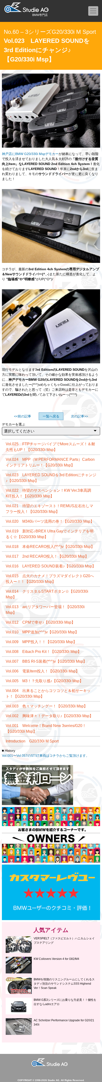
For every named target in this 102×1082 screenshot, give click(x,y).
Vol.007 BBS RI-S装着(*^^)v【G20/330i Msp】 (46, 661)
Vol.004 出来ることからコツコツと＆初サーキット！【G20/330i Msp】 (48, 693)
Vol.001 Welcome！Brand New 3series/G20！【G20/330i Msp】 (46, 728)
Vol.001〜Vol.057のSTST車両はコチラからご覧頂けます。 (45, 755)
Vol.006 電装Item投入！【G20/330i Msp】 (42, 671)
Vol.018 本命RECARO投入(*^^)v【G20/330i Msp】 (50, 547)
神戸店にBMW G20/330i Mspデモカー (30, 154)
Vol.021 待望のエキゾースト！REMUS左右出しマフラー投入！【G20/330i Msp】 (49, 509)
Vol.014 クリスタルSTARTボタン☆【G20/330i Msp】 (47, 594)
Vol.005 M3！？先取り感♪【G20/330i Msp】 (44, 681)
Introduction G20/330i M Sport (32, 741)
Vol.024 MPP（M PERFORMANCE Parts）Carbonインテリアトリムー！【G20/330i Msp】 (50, 462)
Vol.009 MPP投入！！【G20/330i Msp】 (41, 642)
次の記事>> (79, 416)
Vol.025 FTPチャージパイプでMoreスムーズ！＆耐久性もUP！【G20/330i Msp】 (50, 447)
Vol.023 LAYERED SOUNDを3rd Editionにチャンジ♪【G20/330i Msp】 (51, 478)
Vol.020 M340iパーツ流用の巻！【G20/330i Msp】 (50, 521)
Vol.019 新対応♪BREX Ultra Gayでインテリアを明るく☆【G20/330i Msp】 (49, 534)
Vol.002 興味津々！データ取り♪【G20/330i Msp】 (49, 716)
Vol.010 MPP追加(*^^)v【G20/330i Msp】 (42, 632)
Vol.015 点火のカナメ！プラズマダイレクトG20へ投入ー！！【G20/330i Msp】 (50, 579)
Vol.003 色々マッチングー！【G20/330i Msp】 (47, 706)
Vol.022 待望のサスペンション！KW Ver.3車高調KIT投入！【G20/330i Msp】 (48, 493)
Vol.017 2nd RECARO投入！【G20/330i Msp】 (47, 556)
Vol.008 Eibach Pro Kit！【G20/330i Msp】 (43, 652)
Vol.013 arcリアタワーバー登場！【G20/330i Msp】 (45, 610)
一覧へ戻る (51, 416)
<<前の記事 (22, 416)
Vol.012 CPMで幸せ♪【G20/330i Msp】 (40, 622)
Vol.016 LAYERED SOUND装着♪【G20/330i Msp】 (51, 566)
